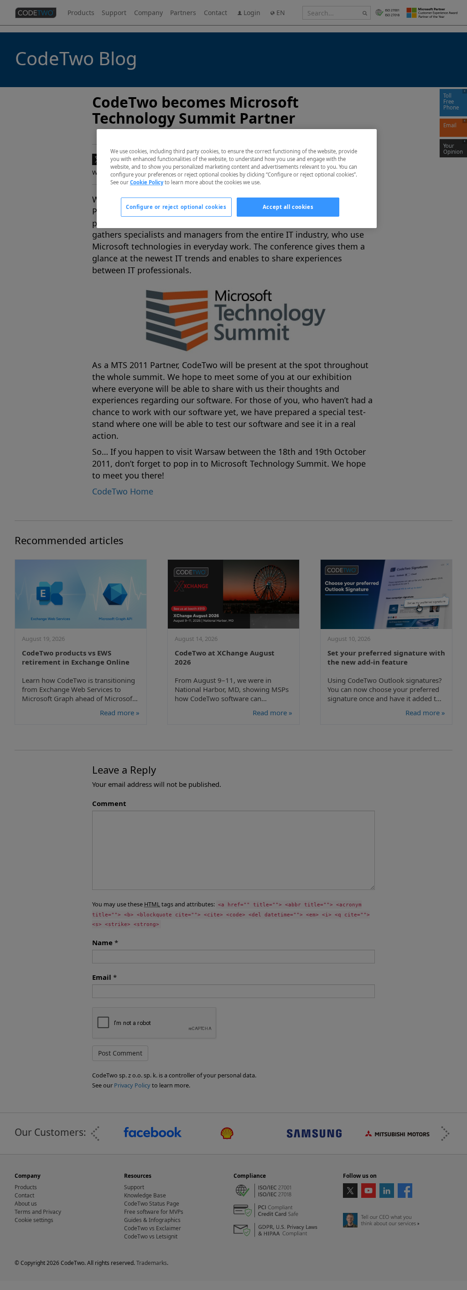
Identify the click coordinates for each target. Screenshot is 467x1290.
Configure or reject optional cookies (176, 206)
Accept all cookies (288, 206)
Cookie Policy (146, 182)
